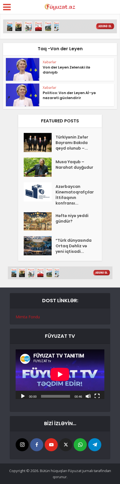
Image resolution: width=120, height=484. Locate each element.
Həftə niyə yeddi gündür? (72, 218)
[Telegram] (94, 444)
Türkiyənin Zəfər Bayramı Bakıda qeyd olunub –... (72, 142)
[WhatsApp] (80, 444)
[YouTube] (51, 444)
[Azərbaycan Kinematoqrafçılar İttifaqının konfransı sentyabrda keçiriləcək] (40, 191)
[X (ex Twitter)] (65, 444)
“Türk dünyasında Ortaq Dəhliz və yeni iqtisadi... (74, 246)
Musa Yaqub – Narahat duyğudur (74, 164)
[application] (60, 374)
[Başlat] (23, 396)
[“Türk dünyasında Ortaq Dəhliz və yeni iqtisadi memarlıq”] (40, 245)
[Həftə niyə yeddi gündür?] (40, 221)
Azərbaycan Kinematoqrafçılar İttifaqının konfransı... (75, 195)
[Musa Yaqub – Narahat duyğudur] (40, 167)
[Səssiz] (88, 396)
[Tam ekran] (97, 396)
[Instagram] (22, 444)
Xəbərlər (49, 62)
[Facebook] (36, 444)
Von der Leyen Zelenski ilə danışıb (66, 70)
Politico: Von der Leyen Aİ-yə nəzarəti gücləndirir (69, 95)
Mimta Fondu (28, 316)
